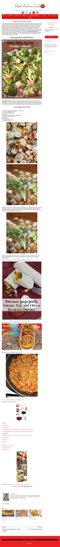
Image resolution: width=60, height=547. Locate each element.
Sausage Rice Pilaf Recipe (21, 21)
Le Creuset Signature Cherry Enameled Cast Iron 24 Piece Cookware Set (17, 435)
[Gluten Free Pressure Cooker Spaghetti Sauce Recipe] (8, 513)
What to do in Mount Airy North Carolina (11, 530)
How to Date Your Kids (35, 529)
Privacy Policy (48, 54)
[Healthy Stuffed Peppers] (21, 513)
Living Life (24, 15)
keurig (3, 443)
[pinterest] (33, 12)
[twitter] (22, 12)
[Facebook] (3, 503)
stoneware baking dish (6, 447)
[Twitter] (4, 503)
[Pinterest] (7, 503)
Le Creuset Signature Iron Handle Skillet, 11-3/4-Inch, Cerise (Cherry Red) (17, 429)
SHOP (53, 15)
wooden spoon (5, 425)
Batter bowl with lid (6, 449)
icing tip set (4, 441)
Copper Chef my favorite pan (8, 445)
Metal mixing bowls (6, 427)
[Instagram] (6, 503)
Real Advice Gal (29, 543)
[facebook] (26, 12)
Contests (44, 15)
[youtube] (30, 12)
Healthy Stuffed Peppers (19, 517)
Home (4, 15)
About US (9, 15)
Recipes (16, 15)
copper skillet (9, 208)
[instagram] (37, 12)
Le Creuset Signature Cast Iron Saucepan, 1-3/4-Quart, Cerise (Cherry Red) (17, 431)
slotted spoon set (5, 439)
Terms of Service (33, 539)
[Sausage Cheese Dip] (35, 513)
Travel (49, 15)
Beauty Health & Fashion (34, 15)
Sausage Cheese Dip (33, 517)
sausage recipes (32, 259)
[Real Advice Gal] (30, 7)
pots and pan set (5, 437)
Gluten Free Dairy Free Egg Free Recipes (20, 484)
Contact (30, 17)
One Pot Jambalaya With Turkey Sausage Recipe (12, 399)
